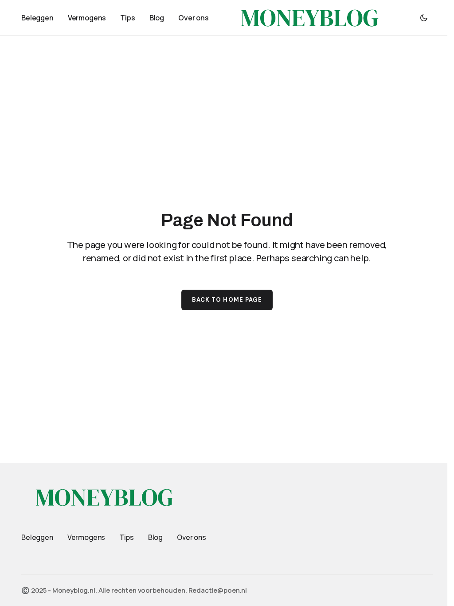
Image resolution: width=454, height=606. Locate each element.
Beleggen (37, 537)
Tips (126, 537)
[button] (424, 18)
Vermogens (86, 537)
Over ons (191, 537)
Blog (155, 537)
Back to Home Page (227, 299)
